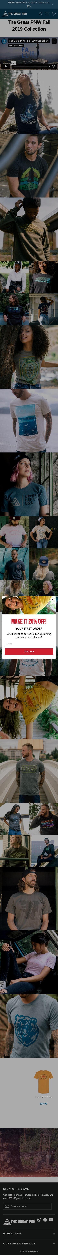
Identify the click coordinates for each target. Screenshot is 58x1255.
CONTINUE (29, 651)
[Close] (52, 599)
